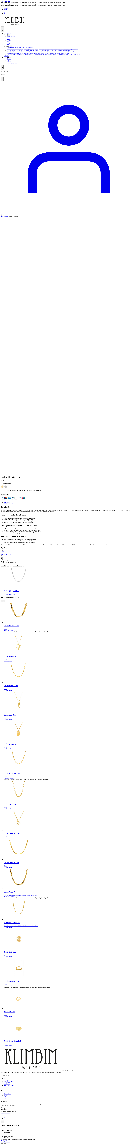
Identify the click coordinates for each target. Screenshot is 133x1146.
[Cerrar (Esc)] (5, 1143)
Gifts (5, 1096)
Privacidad (3, 1113)
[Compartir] (4, 1143)
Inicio (2, 216)
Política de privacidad (9, 1085)
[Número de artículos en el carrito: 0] (1, 214)
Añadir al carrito (4, 494)
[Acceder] (66, 213)
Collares (6, 216)
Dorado (2, 551)
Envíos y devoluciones (9, 1080)
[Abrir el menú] (2, 27)
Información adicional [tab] (9, 503)
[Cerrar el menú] (2, 30)
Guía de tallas (7, 1082)
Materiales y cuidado (9, 1081)
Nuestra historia (7, 1094)
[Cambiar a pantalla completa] (2, 1143)
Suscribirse (3, 1109)
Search (2, 74)
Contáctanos (7, 1084)
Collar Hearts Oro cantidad (7, 493)
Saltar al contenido (5, 1)
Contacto (8, 1113)
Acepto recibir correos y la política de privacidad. (14, 1108)
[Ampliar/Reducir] (1, 1143)
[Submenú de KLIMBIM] (10, 57)
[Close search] (2, 79)
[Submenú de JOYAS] (8, 35)
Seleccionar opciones (9, 630)
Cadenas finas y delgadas (7, 554)
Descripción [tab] (7, 502)
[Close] (2, 1121)
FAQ (5, 1078)
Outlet (5, 1098)
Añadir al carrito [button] (11, 594)
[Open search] (2, 67)
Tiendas (5, 1095)
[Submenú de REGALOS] (11, 46)
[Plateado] (5, 486)
